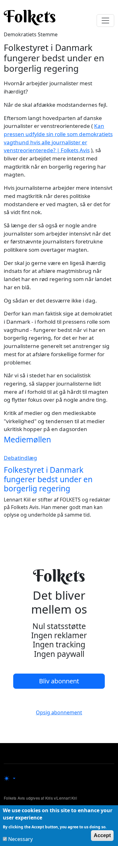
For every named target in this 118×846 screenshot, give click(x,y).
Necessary (20, 839)
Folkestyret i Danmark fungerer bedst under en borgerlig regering (48, 479)
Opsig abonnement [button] (59, 712)
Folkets (30, 16)
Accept (102, 835)
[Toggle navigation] (105, 20)
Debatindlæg (20, 457)
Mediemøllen (27, 439)
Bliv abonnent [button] (59, 681)
